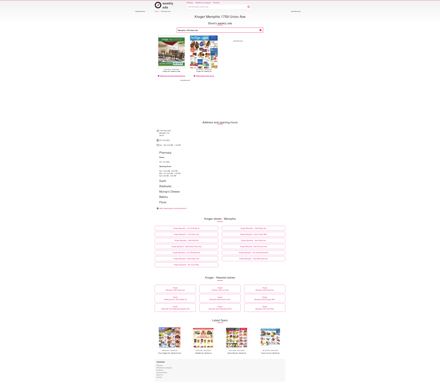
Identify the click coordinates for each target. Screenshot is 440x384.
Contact (159, 377)
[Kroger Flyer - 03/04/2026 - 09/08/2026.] (171, 51)
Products (216, 2)
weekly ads (167, 5)
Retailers (190, 2)
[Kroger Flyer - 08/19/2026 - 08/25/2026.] (203, 51)
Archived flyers (161, 372)
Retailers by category (203, 2)
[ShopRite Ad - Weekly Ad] (203, 337)
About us (159, 374)
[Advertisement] (142, 46)
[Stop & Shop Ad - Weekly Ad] (236, 337)
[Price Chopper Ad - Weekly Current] (169, 337)
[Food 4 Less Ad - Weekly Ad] (270, 337)
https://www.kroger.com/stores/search (172, 208)
